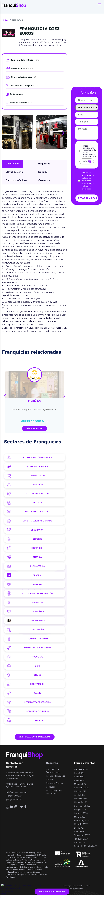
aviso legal (86, 183)
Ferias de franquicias (55, 776)
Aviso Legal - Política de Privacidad (76, 886)
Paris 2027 (79, 831)
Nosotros (52, 763)
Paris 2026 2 (79, 780)
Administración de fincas (37, 457)
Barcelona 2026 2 (82, 806)
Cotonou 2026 (80, 813)
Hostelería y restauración (37, 593)
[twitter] (21, 807)
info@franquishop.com (16, 792)
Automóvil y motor (37, 493)
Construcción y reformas (37, 521)
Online (37, 675)
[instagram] (15, 807)
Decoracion (37, 530)
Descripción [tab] (12, 163)
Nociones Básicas (54, 783)
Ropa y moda (37, 684)
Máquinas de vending (37, 638)
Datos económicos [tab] (16, 180)
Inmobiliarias (37, 620)
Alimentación (37, 475)
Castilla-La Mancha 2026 (85, 846)
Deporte (37, 539)
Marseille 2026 (80, 769)
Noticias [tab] (43, 172)
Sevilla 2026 (79, 795)
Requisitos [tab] (44, 163)
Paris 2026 (79, 777)
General (37, 575)
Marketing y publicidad (37, 648)
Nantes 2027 (80, 842)
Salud (37, 693)
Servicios (37, 720)
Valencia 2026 (80, 798)
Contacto (50, 787)
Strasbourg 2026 (82, 820)
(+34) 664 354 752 (14, 799)
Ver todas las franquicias (35, 737)
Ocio (37, 666)
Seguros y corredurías (37, 702)
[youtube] (7, 807)
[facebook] (25, 807)
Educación (37, 548)
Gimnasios (37, 584)
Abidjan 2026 (80, 809)
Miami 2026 (79, 817)
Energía (37, 557)
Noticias (50, 779)
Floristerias (37, 566)
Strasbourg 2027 (82, 835)
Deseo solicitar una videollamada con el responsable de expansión (89, 151)
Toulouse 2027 (81, 839)
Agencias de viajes (37, 466)
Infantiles (37, 602)
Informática (37, 611)
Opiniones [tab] (44, 180)
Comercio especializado (37, 512)
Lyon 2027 (79, 828)
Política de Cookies (76, 889)
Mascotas (37, 657)
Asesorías (37, 484)
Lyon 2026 (79, 773)
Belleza (37, 502)
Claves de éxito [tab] (14, 172)
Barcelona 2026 (81, 787)
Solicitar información (52, 891)
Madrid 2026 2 (80, 802)
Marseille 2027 (81, 824)
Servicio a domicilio (37, 711)
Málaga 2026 (80, 791)
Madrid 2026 (80, 784)
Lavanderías (37, 629)
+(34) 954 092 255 (14, 796)
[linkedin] (11, 807)
